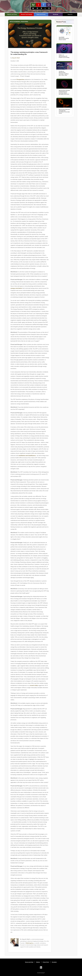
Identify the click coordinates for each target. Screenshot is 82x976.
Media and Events (41, 14)
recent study (34, 685)
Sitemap (38, 962)
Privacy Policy (46, 962)
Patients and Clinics (12, 14)
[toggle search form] (75, 2)
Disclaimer (54, 962)
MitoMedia (55, 14)
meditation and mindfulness (27, 455)
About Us (70, 14)
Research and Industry (26, 14)
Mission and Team (29, 962)
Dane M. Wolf (16, 58)
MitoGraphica (29, 943)
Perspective (20, 79)
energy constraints (16, 288)
